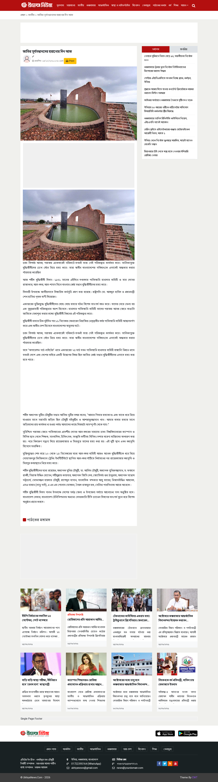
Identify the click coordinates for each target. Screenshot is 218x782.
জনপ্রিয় (183, 49)
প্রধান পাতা (51, 749)
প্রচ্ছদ (22, 14)
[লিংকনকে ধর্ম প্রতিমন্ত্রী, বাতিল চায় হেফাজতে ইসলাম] (177, 663)
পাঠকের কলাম (159, 5)
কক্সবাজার (91, 5)
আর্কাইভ (66, 749)
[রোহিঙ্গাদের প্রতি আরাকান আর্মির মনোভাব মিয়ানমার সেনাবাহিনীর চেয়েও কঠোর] (86, 599)
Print (71, 60)
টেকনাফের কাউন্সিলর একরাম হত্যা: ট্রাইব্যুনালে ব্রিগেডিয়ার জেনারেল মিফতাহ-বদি (131, 618)
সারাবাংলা (71, 5)
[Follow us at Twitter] (164, 763)
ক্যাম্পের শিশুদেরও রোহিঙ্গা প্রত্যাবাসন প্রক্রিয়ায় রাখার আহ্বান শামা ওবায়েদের (84, 682)
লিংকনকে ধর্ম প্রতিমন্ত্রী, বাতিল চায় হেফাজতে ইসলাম (176, 682)
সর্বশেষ (155, 49)
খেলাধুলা (146, 5)
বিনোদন (136, 5)
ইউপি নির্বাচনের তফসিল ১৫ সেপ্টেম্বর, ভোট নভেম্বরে (36, 618)
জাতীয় (81, 5)
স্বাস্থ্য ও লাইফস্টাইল (120, 5)
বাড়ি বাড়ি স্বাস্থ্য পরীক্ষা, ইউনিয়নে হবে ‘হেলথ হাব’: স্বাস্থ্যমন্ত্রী (39, 682)
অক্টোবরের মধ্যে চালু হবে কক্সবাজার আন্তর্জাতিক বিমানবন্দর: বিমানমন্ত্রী (131, 682)
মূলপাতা (60, 5)
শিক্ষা (176, 5)
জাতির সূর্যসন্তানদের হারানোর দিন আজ (47, 52)
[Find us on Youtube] (175, 763)
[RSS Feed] (170, 763)
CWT (195, 777)
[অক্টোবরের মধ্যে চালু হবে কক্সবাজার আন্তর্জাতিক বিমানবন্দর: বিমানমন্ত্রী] (131, 663)
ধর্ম (170, 5)
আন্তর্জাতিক (103, 5)
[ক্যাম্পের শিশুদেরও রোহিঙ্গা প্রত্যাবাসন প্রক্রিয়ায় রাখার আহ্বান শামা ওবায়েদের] (86, 663)
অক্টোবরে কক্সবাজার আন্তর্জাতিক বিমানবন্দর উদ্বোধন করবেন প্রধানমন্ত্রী (175, 618)
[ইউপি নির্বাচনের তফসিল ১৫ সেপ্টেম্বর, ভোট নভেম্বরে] (40, 599)
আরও (183, 5)
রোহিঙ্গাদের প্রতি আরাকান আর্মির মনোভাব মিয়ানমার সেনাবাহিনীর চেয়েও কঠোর (85, 617)
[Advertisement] (109, 32)
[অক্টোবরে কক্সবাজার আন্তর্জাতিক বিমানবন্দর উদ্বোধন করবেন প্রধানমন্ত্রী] (177, 599)
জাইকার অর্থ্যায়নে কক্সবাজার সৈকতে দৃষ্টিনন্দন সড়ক (168, 100)
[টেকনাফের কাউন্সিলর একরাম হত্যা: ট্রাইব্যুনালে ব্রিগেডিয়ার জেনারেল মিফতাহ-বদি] (131, 599)
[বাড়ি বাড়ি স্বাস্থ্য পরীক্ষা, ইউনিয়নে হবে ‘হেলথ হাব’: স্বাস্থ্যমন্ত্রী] (40, 663)
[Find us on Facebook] (159, 763)
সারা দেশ (127, 749)
